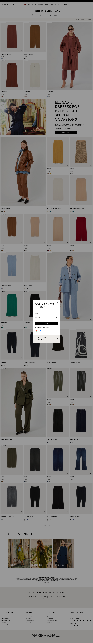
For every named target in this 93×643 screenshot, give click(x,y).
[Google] (36, 331)
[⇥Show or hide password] (57, 317)
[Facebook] (40, 331)
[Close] (57, 302)
